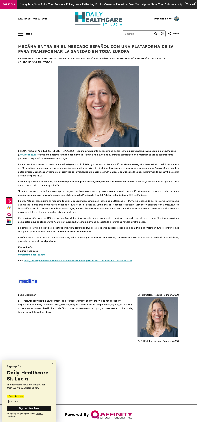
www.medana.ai (27, 154)
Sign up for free (29, 408)
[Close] (52, 363)
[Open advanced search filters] (162, 34)
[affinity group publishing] (9, 214)
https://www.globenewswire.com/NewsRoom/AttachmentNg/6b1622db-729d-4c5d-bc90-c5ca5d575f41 (78, 260)
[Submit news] (9, 201)
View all (190, 4)
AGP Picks (9, 4)
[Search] (156, 34)
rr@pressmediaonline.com (31, 254)
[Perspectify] (9, 207)
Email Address (15, 396)
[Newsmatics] (9, 221)
